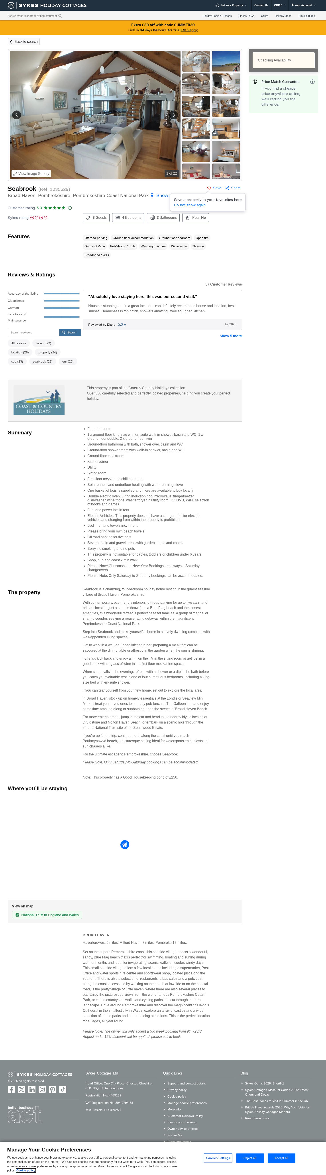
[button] (16, 114)
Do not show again (190, 205)
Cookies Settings (218, 1158)
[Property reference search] (60, 15)
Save (217, 188)
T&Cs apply (189, 30)
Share (236, 188)
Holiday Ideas (283, 16)
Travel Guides (306, 16)
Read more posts (257, 1118)
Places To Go (246, 16)
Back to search (26, 41)
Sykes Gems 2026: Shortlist (264, 1083)
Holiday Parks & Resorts (217, 16)
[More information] (312, 82)
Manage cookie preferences (187, 1103)
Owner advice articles (182, 1128)
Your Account (303, 5)
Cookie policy (176, 1096)
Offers (264, 16)
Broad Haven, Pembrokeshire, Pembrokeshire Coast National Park (96, 195)
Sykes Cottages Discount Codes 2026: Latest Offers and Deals (276, 1092)
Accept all (281, 1158)
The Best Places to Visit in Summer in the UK (276, 1101)
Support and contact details (186, 1083)
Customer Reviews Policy (185, 1116)
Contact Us (261, 5)
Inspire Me (174, 1135)
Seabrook (22, 188)
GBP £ (278, 5)
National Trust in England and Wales (50, 915)
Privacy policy (177, 1090)
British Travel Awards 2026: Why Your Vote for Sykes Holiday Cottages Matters (277, 1110)
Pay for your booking (181, 1122)
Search (72, 332)
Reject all (250, 1158)
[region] (163, 1158)
